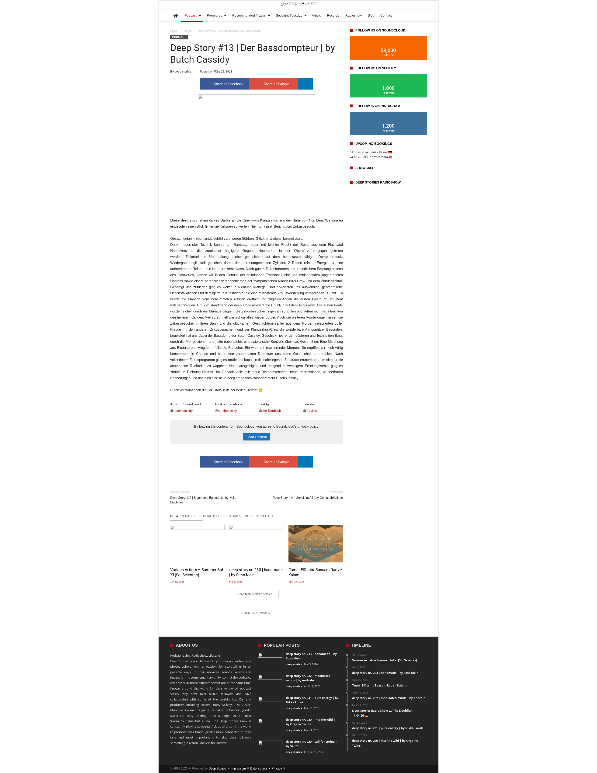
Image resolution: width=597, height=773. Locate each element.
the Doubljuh (271, 410)
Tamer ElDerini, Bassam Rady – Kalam (315, 572)
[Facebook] (406, 769)
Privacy (277, 768)
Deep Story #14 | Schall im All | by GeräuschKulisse (308, 494)
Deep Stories (217, 768)
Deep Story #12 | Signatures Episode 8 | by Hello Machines (203, 497)
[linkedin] (305, 84)
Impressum (238, 768)
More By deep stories (222, 516)
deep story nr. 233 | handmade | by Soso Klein (256, 572)
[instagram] (414, 769)
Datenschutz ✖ (261, 768)
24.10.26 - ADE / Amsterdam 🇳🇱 (371, 157)
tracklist (312, 410)
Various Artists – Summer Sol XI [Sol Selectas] (196, 572)
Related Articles (185, 516)
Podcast (187, 30)
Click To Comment (256, 613)
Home (173, 30)
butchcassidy (183, 410)
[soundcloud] (423, 769)
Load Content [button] (256, 437)
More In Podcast (259, 516)
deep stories (183, 71)
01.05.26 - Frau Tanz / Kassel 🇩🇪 (371, 152)
